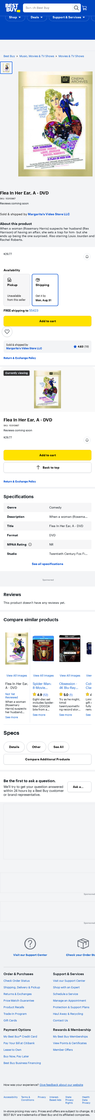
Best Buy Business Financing (22, 1063)
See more (11, 717)
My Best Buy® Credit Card (20, 1036)
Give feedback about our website (61, 1084)
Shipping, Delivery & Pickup (22, 987)
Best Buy (9, 56)
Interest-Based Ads (55, 1098)
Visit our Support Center (69, 980)
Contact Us (60, 1020)
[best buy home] (12, 8)
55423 (33, 310)
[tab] (14, 747)
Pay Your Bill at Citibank (19, 1043)
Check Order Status (17, 980)
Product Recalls (14, 1007)
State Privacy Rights (69, 1100)
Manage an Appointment (69, 1000)
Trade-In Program (15, 1013)
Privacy (42, 1097)
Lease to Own (12, 1049)
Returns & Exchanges (18, 994)
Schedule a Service (65, 994)
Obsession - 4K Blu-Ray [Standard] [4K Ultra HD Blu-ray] (68, 686)
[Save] (7, 331)
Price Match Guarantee (19, 1000)
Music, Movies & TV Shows (36, 56)
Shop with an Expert (66, 987)
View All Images (16, 675)
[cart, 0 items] (84, 8)
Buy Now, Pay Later (16, 1056)
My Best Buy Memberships (70, 1036)
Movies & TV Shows (71, 56)
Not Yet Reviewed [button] (11, 695)
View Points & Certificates (70, 1043)
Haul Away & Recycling (68, 1013)
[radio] (17, 290)
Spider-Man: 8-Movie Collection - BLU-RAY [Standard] (42, 686)
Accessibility (11, 1097)
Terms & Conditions (27, 1098)
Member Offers (63, 1049)
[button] (15, 17)
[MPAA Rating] (30, 544)
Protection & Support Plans (71, 1007)
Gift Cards (10, 1020)
